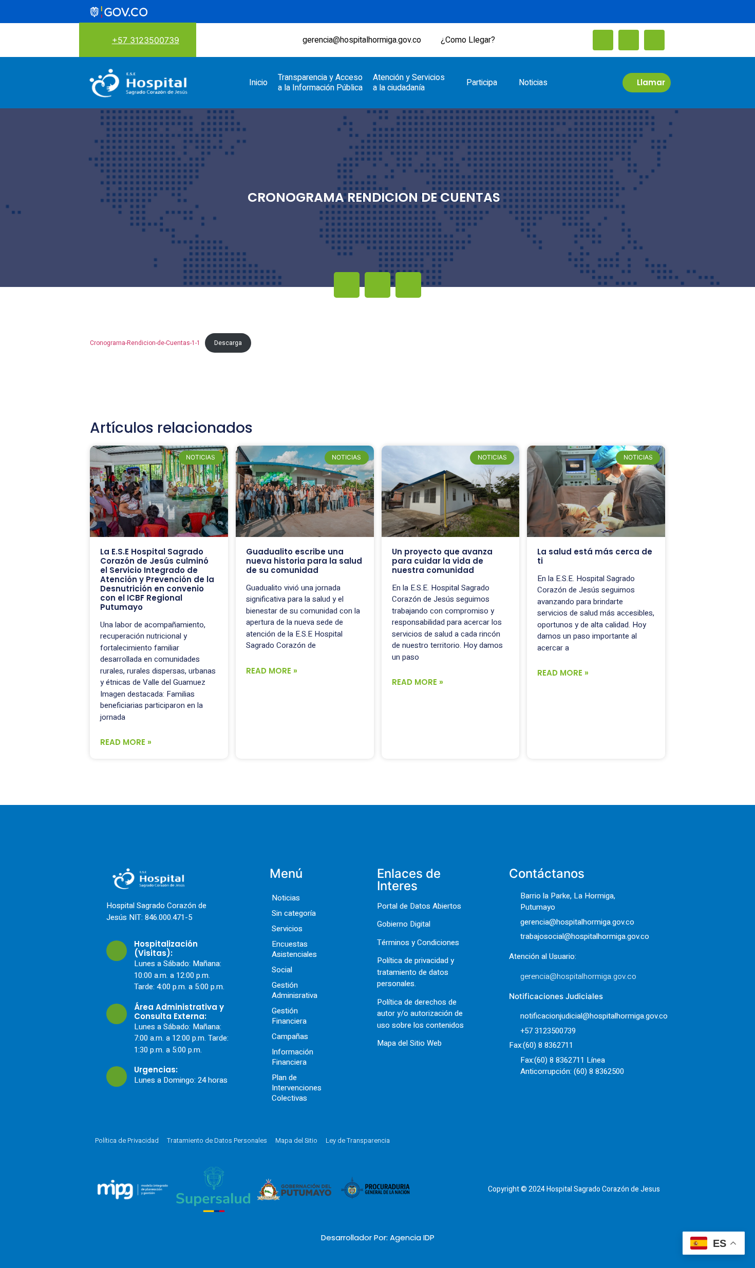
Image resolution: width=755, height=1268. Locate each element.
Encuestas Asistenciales (294, 949)
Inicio (258, 82)
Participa (481, 82)
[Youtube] (654, 40)
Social (282, 969)
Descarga (228, 343)
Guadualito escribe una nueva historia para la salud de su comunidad (304, 560)
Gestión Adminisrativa (294, 990)
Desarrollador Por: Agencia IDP (378, 1237)
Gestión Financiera (289, 1016)
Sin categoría (294, 913)
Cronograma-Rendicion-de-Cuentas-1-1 (145, 343)
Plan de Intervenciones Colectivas (297, 1088)
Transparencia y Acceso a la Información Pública (320, 82)
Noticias (533, 82)
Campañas (290, 1036)
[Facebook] (603, 40)
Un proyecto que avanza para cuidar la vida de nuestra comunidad (442, 560)
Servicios (287, 928)
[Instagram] (628, 40)
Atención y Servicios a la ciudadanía (409, 82)
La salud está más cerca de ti (594, 556)
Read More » (126, 742)
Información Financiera (292, 1057)
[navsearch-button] (518, 39)
